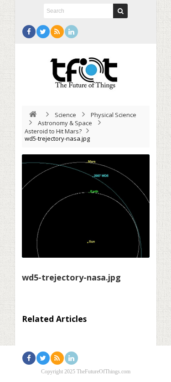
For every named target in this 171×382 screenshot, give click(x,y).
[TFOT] (86, 70)
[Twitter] (43, 31)
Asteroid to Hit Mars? (53, 131)
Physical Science (113, 115)
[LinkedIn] (71, 31)
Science (65, 115)
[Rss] (57, 31)
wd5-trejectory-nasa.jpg (71, 277)
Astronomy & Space (65, 123)
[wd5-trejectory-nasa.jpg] (86, 206)
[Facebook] (29, 31)
